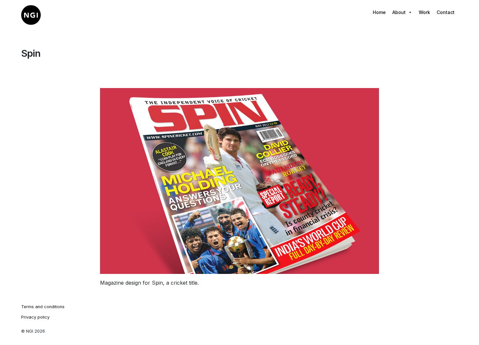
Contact (446, 12)
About (399, 12)
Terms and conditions (43, 306)
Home (379, 12)
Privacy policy (35, 317)
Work (424, 12)
